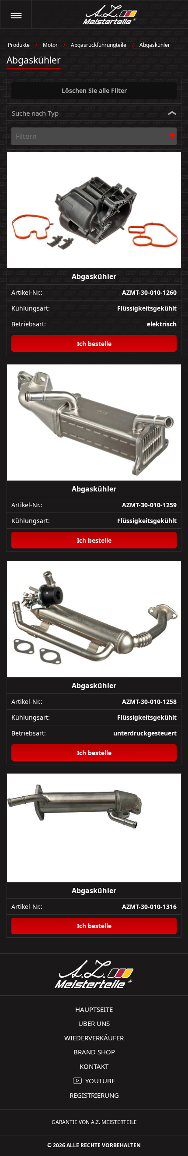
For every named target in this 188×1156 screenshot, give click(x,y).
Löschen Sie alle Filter (94, 90)
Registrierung (94, 1095)
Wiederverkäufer (94, 1037)
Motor (50, 45)
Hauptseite (94, 1009)
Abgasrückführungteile (98, 45)
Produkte (19, 45)
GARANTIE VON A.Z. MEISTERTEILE (94, 1122)
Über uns (94, 1023)
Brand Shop (94, 1051)
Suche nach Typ (35, 113)
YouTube (100, 1080)
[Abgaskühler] (94, 210)
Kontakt (94, 1066)
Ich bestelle (94, 343)
